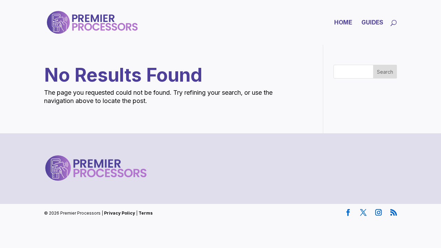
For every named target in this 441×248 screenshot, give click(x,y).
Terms (146, 213)
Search (385, 72)
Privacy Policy (119, 213)
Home (343, 23)
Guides (372, 23)
